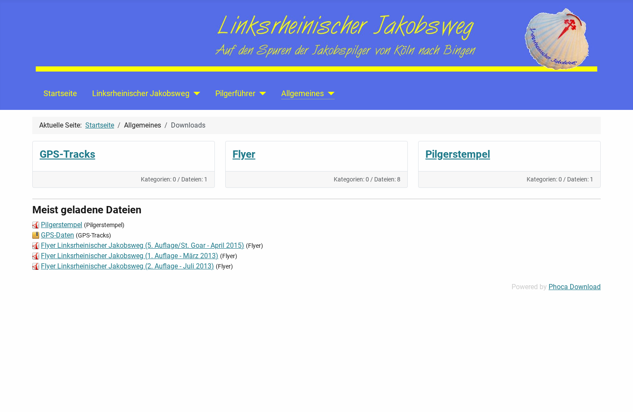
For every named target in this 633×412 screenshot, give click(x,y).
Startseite (60, 93)
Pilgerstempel (457, 154)
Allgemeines (302, 93)
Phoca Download (575, 287)
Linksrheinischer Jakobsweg (140, 93)
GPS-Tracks (67, 154)
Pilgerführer (235, 93)
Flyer (244, 154)
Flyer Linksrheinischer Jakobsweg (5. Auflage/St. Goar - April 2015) (142, 245)
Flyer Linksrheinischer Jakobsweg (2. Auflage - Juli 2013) (127, 266)
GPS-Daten (57, 235)
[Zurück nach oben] (618, 396)
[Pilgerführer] (260, 93)
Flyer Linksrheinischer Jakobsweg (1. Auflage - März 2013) (129, 256)
